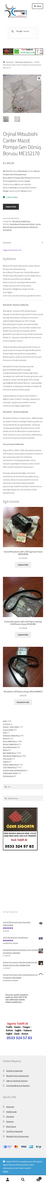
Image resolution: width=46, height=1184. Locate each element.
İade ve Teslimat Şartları (17, 1080)
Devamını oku (23, 702)
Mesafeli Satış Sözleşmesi (17, 1075)
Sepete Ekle (11, 206)
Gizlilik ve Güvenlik (14, 1070)
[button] (39, 78)
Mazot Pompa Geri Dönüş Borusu (16, 227)
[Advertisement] (23, 880)
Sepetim (10, 1121)
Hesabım (10, 1116)
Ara (23, 1179)
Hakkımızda (11, 1111)
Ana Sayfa (9, 62)
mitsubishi (7, 230)
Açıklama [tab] (7, 242)
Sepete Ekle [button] (23, 564)
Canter (38, 224)
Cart (35, 1177)
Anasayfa (10, 1106)
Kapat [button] (5, 1171)
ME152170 (33, 227)
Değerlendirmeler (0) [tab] (12, 250)
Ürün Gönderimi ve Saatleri (18, 1085)
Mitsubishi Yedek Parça (24, 62)
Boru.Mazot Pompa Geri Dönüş (22, 224)
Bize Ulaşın (11, 1126)
